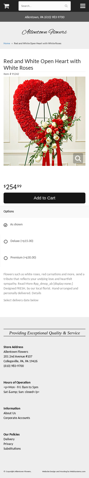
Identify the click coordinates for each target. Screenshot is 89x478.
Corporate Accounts (17, 418)
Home (7, 43)
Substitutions (12, 449)
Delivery (9, 439)
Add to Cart (44, 198)
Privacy (8, 444)
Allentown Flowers (44, 32)
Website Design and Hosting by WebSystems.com (63, 471)
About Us (10, 413)
